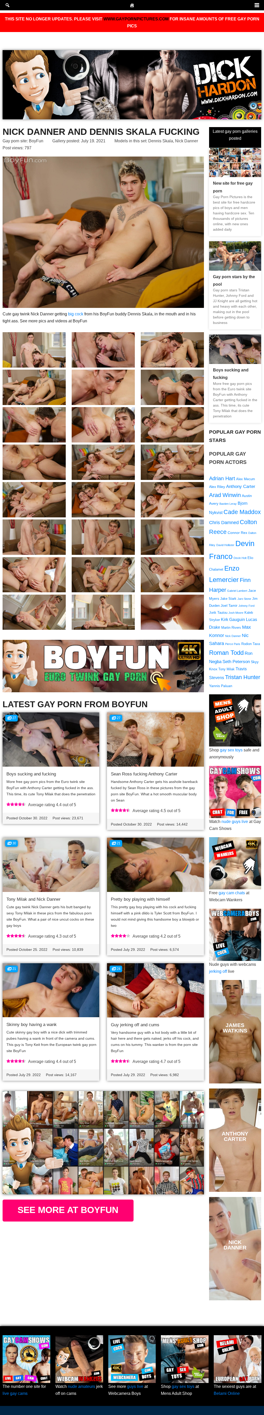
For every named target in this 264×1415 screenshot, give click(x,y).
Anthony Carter (240, 486)
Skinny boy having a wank (31, 1024)
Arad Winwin (225, 495)
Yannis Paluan (220, 686)
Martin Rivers (231, 627)
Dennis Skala (160, 141)
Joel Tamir (229, 605)
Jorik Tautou (218, 613)
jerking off (218, 971)
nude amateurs (81, 1386)
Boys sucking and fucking (31, 774)
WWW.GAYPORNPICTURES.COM (136, 19)
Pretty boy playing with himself (140, 899)
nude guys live (234, 821)
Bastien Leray (228, 503)
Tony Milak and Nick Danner (33, 899)
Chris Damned (224, 522)
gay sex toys (231, 750)
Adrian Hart (222, 478)
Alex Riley (217, 487)
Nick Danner (186, 141)
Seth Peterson (236, 661)
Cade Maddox (242, 512)
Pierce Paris (232, 644)
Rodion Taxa (250, 644)
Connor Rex (237, 533)
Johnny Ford (246, 605)
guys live (135, 1386)
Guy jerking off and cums (135, 1024)
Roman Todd (226, 652)
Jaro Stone (244, 598)
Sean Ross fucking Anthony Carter (144, 774)
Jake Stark (228, 599)
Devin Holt (240, 557)
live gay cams (15, 1393)
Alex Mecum (245, 479)
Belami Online (227, 1393)
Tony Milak (226, 669)
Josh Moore (235, 612)
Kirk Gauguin (233, 619)
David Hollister (225, 545)
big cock (75, 314)
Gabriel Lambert (237, 590)
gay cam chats (232, 893)
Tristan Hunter (242, 677)
